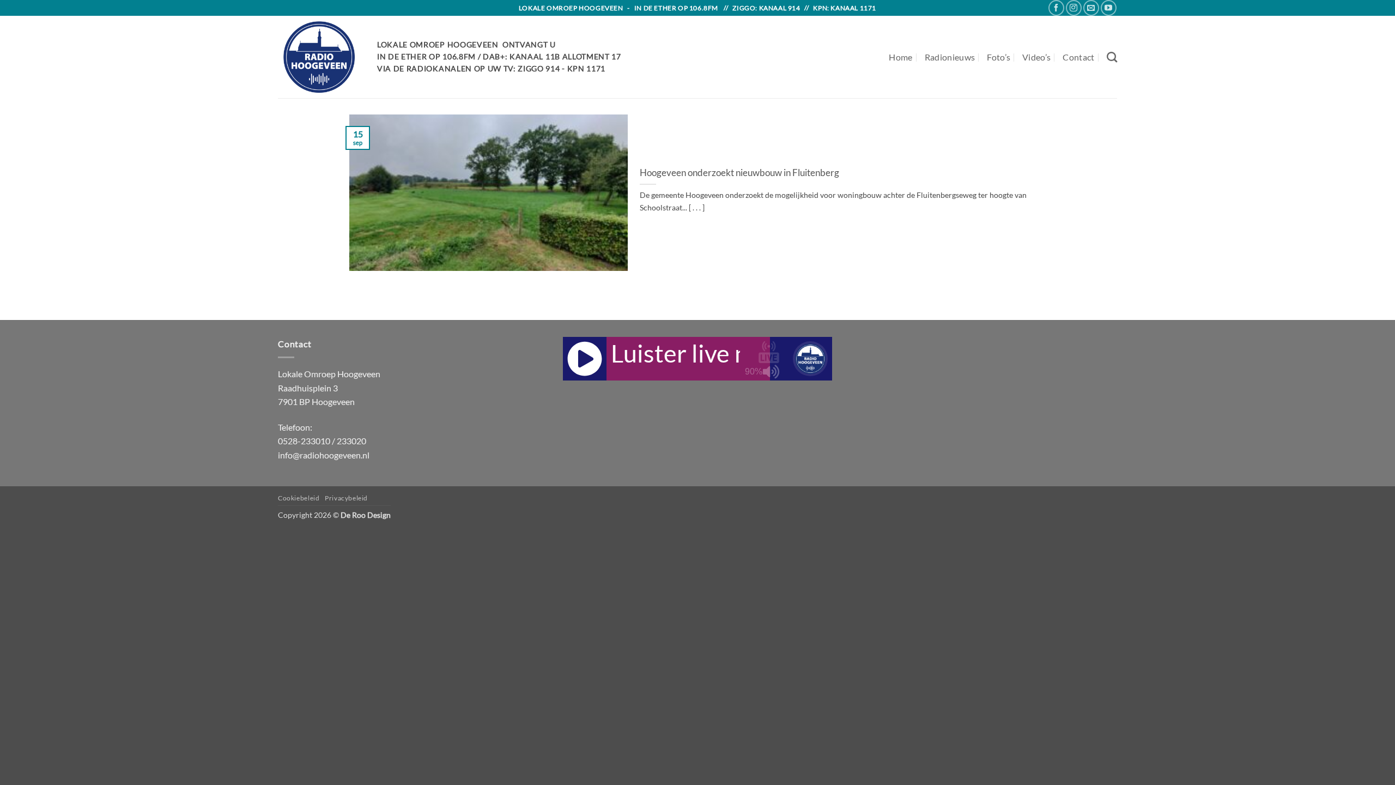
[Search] (1112, 57)
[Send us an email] (1091, 8)
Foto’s (998, 57)
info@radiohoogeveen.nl (323, 455)
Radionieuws (950, 57)
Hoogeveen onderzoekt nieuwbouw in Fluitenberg (739, 172)
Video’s (1036, 57)
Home (900, 57)
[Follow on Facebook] (1056, 8)
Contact (1078, 57)
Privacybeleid (346, 498)
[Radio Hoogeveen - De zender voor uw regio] (319, 57)
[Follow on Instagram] (1074, 8)
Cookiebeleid (298, 498)
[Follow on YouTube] (1109, 8)
